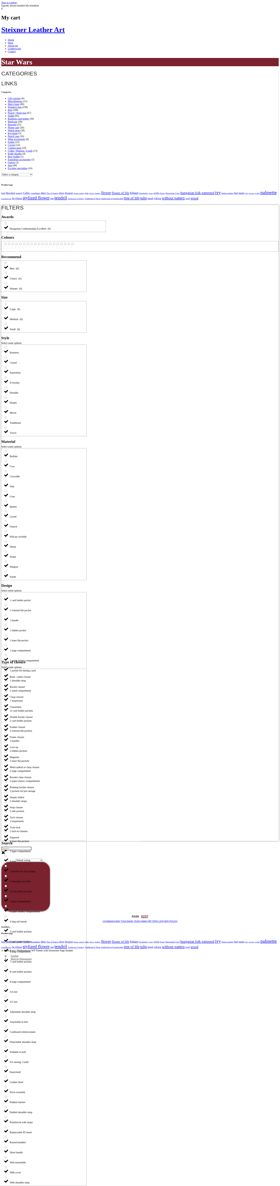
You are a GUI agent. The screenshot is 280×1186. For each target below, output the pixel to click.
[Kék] (61, 246)
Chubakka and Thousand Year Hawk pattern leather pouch (140, 921)
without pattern (173, 198)
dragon (69, 193)
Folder (11, 142)
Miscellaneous (15, 101)
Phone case (13, 127)
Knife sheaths (15, 153)
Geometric (143, 193)
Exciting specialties (17, 168)
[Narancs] (42, 246)
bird (3, 193)
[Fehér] (5, 246)
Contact (12, 51)
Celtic (26, 193)
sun (52, 198)
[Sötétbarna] (39, 246)
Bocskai (10, 193)
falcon (91, 193)
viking (157, 198)
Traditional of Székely (76, 199)
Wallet (11, 115)
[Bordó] (31, 246)
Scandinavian (6, 199)
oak (246, 193)
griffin (156, 193)
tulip (143, 198)
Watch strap (14, 130)
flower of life (120, 193)
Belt (10, 110)
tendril (60, 197)
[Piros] (27, 246)
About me (13, 45)
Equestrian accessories (19, 159)
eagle (87, 193)
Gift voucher (14, 98)
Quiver (11, 162)
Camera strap (14, 148)
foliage (134, 193)
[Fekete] (72, 246)
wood (194, 198)
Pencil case (13, 136)
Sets (10, 165)
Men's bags (13, 104)
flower (106, 193)
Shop (10, 42)
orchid (257, 193)
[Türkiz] (57, 246)
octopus (251, 193)
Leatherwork (14, 48)
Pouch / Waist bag (17, 113)
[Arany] (50, 246)
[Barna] (35, 246)
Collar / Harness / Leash (20, 150)
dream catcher (79, 193)
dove (61, 193)
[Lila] (68, 246)
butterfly (19, 193)
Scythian (17, 198)
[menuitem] (13, 956)
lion (236, 193)
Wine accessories (16, 139)
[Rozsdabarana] (24, 246)
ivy (218, 192)
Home (11, 40)
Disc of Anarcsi (52, 193)
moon (241, 193)
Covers (11, 145)
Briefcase (12, 121)
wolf (187, 198)
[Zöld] (54, 246)
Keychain (13, 133)
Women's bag (15, 107)
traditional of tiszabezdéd (112, 198)
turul (150, 198)
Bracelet (12, 124)
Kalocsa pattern (227, 193)
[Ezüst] (9, 246)
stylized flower (36, 197)
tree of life (132, 198)
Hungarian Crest (172, 193)
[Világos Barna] (20, 246)
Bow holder (14, 156)
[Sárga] (46, 246)
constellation (35, 193)
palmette (268, 192)
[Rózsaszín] (65, 246)
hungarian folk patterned (197, 193)
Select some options (11, 343)
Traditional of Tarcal (92, 199)
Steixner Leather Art (33, 30)
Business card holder (18, 118)
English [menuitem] (14, 956)
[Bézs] (16, 246)
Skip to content (9, 2)
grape (151, 193)
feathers (97, 193)
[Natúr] (13, 246)
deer (43, 193)
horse (162, 193)
